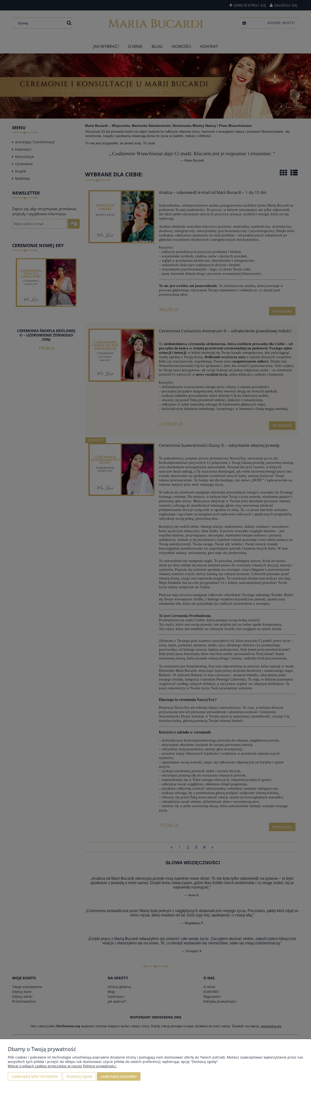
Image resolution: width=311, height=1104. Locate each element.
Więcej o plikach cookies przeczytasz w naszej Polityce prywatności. (62, 1066)
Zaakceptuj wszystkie (118, 1076)
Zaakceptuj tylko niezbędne (34, 1076)
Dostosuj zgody (79, 1076)
